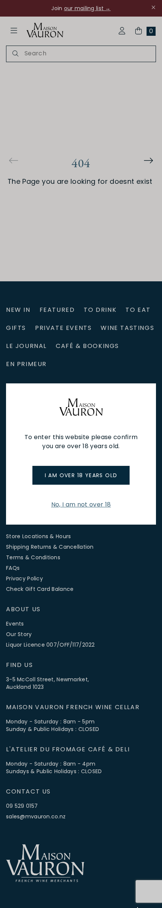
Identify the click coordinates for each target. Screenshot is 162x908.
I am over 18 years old (81, 475)
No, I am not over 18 (81, 504)
